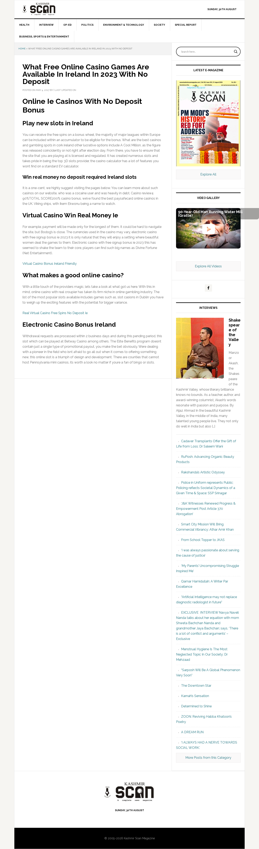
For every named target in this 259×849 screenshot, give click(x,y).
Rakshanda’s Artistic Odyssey (203, 472)
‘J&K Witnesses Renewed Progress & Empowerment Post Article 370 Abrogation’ (206, 509)
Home (21, 48)
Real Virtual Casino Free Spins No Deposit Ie (55, 313)
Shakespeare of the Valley (235, 332)
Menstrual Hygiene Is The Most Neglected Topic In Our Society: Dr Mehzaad (202, 654)
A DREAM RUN (192, 732)
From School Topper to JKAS (203, 540)
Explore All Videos (208, 266)
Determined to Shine (196, 706)
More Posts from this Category (208, 758)
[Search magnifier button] (236, 51)
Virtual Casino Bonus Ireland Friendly (49, 264)
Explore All (208, 174)
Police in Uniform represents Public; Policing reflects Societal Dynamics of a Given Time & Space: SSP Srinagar (205, 488)
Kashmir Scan (48, 8)
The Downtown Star (196, 685)
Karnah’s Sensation (195, 696)
